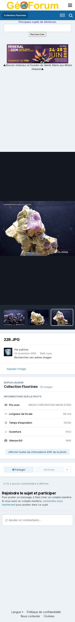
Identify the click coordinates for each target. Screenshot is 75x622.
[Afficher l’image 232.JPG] (14, 317)
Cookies (49, 616)
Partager (19, 469)
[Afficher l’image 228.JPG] (62, 317)
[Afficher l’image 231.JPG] (38, 317)
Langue (17, 612)
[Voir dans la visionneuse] (37, 228)
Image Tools (59, 298)
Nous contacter (30, 616)
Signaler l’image (16, 368)
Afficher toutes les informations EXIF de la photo (37, 451)
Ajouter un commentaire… (24, 520)
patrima (23, 349)
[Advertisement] (37, 110)
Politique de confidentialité (44, 612)
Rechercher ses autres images (33, 357)
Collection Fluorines (21, 387)
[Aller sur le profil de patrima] (8, 352)
